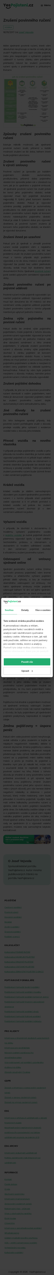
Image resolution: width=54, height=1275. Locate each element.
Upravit (25, 670)
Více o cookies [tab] (43, 610)
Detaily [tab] (25, 610)
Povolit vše (27, 662)
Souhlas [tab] (9, 610)
